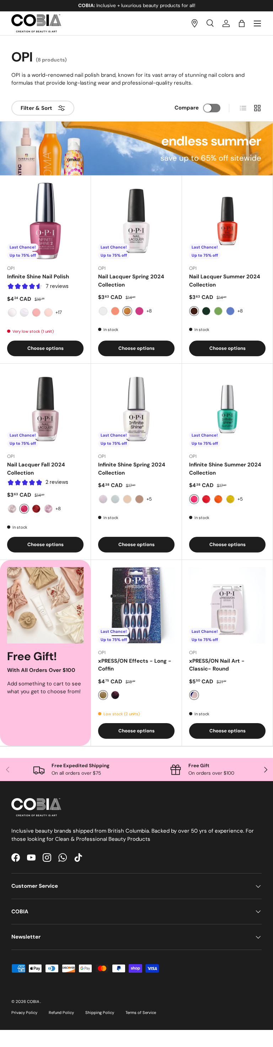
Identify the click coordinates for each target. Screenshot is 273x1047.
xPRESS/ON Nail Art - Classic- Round (217, 665)
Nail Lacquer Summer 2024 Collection (224, 280)
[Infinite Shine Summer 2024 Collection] (227, 409)
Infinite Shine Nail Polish (38, 276)
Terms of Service (140, 1012)
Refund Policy (61, 1012)
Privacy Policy (24, 1012)
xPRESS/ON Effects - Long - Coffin (134, 665)
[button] (242, 23)
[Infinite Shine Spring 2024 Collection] (136, 409)
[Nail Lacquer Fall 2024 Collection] (45, 409)
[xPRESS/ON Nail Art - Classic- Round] (227, 605)
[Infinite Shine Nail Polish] (45, 221)
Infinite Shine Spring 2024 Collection (131, 468)
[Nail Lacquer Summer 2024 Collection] (227, 221)
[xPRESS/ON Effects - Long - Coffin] (136, 605)
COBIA (33, 1001)
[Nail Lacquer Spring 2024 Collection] (136, 221)
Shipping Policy (99, 1012)
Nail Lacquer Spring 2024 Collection (131, 280)
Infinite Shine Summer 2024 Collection (225, 468)
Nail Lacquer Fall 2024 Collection (36, 468)
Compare (187, 107)
